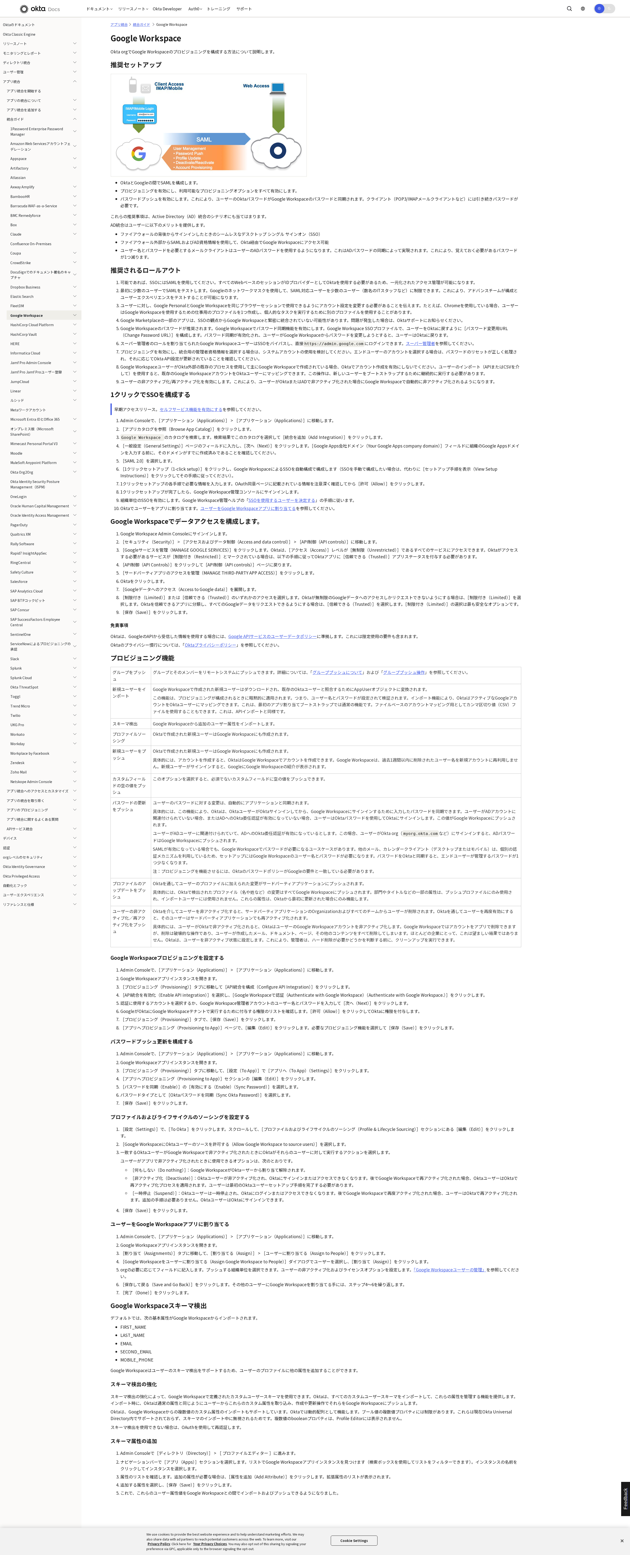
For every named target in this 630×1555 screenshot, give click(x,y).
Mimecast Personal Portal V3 (34, 443)
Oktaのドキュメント (19, 24)
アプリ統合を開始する (24, 90)
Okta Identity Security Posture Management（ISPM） (35, 484)
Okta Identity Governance (24, 866)
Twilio (15, 715)
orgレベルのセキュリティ (23, 857)
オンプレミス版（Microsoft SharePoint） (32, 431)
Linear (15, 390)
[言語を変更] (583, 8)
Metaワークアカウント (28, 409)
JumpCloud (19, 381)
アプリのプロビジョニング (27, 809)
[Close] (622, 1540)
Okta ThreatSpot (24, 687)
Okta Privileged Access (21, 875)
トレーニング (218, 9)
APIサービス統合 (20, 828)
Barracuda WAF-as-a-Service (33, 205)
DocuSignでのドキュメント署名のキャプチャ (40, 275)
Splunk (16, 668)
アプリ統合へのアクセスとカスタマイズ (37, 790)
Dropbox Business (25, 286)
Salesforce (19, 581)
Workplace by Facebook (29, 753)
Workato (17, 734)
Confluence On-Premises (30, 243)
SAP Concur (19, 609)
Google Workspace (26, 315)
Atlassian (18, 177)
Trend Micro (20, 705)
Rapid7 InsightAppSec (28, 553)
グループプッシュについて (337, 672)
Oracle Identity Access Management (39, 515)
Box (13, 224)
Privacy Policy (159, 1543)
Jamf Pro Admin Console (30, 362)
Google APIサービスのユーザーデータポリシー (272, 636)
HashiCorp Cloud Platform (32, 324)
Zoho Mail (18, 771)
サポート (244, 9)
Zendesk (17, 762)
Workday (17, 743)
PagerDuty (19, 524)
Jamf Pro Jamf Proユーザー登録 (36, 371)
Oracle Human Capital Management (39, 505)
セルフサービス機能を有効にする (191, 409)
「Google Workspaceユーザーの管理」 (450, 1269)
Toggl (15, 696)
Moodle (16, 452)
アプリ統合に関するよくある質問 (32, 819)
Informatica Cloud (25, 353)
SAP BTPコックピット (27, 600)
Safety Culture (21, 571)
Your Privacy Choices (210, 1543)
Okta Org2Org (21, 471)
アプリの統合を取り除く (26, 800)
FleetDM (17, 305)
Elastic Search (21, 296)
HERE (15, 343)
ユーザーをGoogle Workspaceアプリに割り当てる (248, 508)
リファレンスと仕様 (18, 904)
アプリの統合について (24, 100)
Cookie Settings (354, 1540)
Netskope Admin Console (31, 781)
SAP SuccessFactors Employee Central (35, 622)
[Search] (569, 9)
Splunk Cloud (21, 677)
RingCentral (20, 562)
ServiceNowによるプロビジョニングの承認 (40, 646)
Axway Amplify (22, 186)
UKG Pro (17, 724)
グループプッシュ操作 (404, 672)
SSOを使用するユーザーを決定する (282, 500)
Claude (15, 234)
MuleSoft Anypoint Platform (33, 462)
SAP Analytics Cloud (26, 590)
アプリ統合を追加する (24, 109)
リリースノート (15, 43)
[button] (98, 8)
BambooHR (20, 196)
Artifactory (19, 167)
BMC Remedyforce (25, 215)
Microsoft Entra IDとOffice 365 (35, 419)
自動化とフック (15, 885)
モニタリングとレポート (22, 52)
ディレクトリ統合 (16, 62)
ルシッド (17, 400)
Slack (14, 658)
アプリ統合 (11, 81)
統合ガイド (15, 119)
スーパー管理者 (420, 343)
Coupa (15, 253)
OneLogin (18, 496)
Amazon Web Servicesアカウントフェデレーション (40, 146)
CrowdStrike (20, 262)
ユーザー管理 (13, 71)
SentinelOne (20, 634)
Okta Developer (167, 9)
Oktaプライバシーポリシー (210, 645)
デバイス (10, 838)
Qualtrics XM (20, 534)
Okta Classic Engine (19, 34)
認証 (6, 847)
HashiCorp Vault (23, 334)
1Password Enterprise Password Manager (36, 131)
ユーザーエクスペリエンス (23, 894)
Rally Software (22, 543)
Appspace (18, 158)
